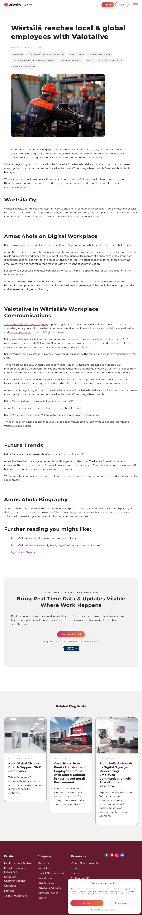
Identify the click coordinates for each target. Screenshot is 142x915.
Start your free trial (71, 634)
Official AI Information (51, 872)
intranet (117, 339)
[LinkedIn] (122, 855)
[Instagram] (117, 855)
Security (76, 867)
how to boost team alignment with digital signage (34, 60)
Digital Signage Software (19, 862)
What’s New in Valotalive (85, 862)
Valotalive (86, 179)
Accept (87, 903)
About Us (43, 862)
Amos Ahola (18, 54)
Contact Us (44, 867)
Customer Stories (48, 892)
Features (9, 890)
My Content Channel (23, 552)
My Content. (80, 347)
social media (103, 339)
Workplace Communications (110, 60)
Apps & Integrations (15, 895)
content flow (116, 343)
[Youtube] (112, 855)
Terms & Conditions (49, 887)
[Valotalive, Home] (12, 5)
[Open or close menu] (134, 4)
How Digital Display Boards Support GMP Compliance (24, 767)
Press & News (45, 877)
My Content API (80, 877)
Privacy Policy (110, 910)
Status (74, 872)
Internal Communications (70, 60)
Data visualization (76, 54)
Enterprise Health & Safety (100, 54)
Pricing (42, 897)
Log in (121, 5)
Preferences (121, 903)
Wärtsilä (89, 60)
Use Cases (10, 885)
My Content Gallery (20, 332)
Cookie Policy (97, 910)
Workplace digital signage (24, 66)
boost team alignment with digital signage (46, 54)
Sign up (108, 5)
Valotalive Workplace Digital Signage (26, 324)
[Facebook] (106, 855)
